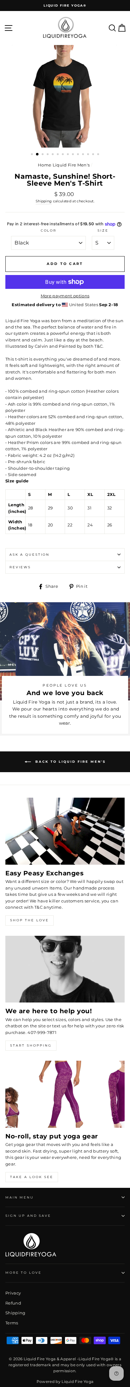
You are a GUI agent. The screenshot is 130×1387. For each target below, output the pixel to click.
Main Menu (19, 1197)
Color (48, 230)
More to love (23, 1272)
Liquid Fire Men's (71, 165)
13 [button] (93, 154)
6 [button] (58, 154)
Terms (11, 1323)
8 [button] (68, 154)
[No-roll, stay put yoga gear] (65, 1094)
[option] (65, 5)
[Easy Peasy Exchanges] (65, 831)
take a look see (31, 1177)
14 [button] (98, 154)
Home (44, 165)
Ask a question (29, 554)
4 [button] (48, 154)
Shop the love (29, 920)
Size (103, 230)
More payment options (65, 296)
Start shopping (31, 1045)
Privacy (13, 1293)
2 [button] (37, 154)
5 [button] (53, 154)
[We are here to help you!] (65, 969)
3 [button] (43, 154)
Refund (13, 1303)
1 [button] (32, 154)
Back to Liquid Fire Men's (69, 762)
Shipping (44, 201)
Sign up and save (28, 1215)
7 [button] (63, 154)
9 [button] (73, 154)
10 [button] (78, 154)
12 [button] (88, 154)
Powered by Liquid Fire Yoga (65, 1381)
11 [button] (83, 154)
